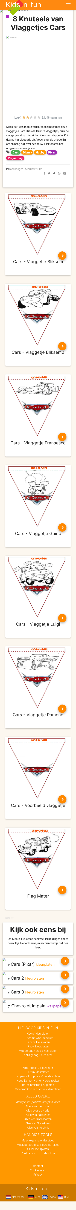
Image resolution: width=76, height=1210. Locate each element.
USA (66, 1197)
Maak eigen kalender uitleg (38, 1140)
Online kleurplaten (38, 1149)
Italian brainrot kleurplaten (38, 1085)
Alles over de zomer (38, 1106)
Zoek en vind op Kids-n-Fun (38, 1153)
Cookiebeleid (38, 1170)
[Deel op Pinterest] (49, 173)
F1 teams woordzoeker (38, 1038)
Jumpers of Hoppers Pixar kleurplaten (38, 1076)
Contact (38, 1166)
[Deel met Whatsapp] (59, 173)
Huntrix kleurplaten (38, 1072)
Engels (52, 1197)
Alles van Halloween (38, 1115)
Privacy (38, 1174)
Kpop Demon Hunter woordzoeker (38, 1080)
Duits (37, 1197)
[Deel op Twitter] (54, 173)
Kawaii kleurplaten (38, 1033)
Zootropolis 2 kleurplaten (38, 1068)
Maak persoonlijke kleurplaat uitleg (38, 1144)
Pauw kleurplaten (38, 1046)
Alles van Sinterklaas (38, 1123)
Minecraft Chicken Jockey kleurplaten (38, 1089)
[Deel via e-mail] (64, 173)
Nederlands (18, 1197)
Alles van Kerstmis (38, 1127)
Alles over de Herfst (38, 1110)
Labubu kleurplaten (38, 1042)
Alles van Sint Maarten (38, 1119)
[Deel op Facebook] (44, 173)
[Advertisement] (38, 77)
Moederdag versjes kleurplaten (38, 1050)
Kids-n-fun (23, 4)
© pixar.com (13, 37)
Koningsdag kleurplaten (38, 1055)
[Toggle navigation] (68, 4)
